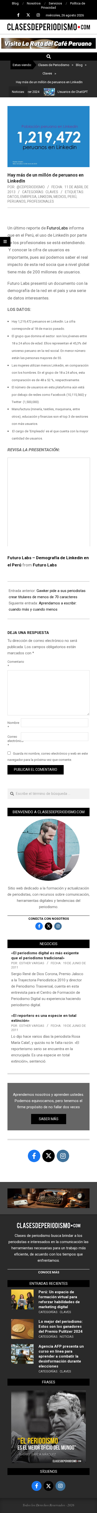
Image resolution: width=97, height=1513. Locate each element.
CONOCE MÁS (48, 1272)
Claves (52, 192)
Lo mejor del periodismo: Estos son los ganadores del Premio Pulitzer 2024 (61, 1326)
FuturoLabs (57, 227)
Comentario (13, 664)
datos (13, 197)
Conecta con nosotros (48, 919)
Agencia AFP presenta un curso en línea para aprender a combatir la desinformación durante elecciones (61, 1356)
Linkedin (45, 197)
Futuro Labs (45, 564)
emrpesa (28, 197)
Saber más (48, 1119)
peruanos (16, 201)
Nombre (13, 725)
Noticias (67, 1336)
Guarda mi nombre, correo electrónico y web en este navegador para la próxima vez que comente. (47, 757)
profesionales (40, 201)
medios (59, 197)
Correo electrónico (13, 741)
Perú (72, 197)
